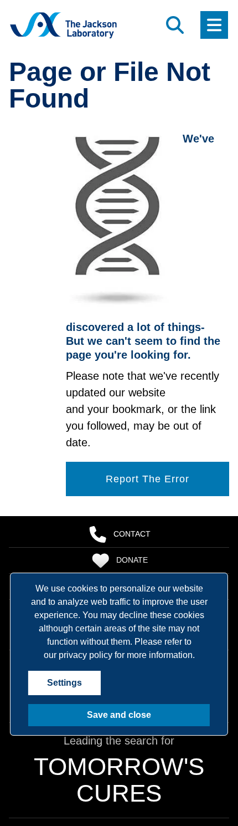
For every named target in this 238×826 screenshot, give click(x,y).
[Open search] (175, 25)
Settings (64, 682)
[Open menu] (214, 25)
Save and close (119, 715)
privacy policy (85, 655)
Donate (132, 559)
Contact (132, 533)
